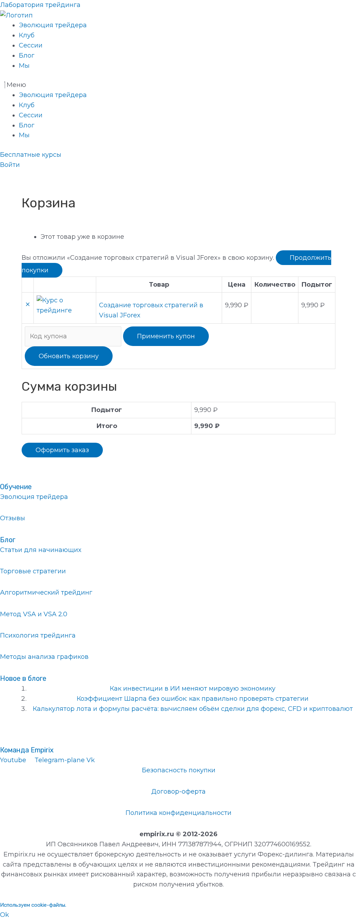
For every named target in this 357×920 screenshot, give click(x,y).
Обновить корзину (69, 356)
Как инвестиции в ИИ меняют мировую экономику (192, 688)
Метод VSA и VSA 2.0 (33, 614)
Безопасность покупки (178, 770)
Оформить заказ (62, 450)
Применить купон (166, 336)
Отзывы (12, 518)
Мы (24, 65)
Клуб (27, 35)
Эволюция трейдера (53, 25)
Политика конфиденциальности (178, 813)
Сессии (31, 45)
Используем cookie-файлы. (33, 905)
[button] (178, 85)
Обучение (16, 487)
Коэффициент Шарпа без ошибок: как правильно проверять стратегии (193, 698)
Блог (27, 55)
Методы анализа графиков (44, 657)
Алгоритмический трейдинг (46, 592)
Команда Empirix (27, 750)
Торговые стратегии (33, 571)
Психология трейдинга (38, 635)
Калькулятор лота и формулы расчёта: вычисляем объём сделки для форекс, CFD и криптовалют (193, 709)
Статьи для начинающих (40, 550)
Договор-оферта (178, 791)
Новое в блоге (23, 678)
